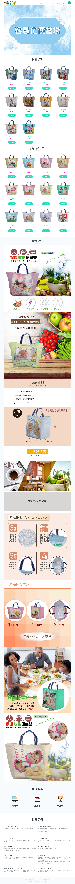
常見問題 (53, 3)
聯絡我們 (65, 3)
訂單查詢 (59, 3)
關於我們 (48, 3)
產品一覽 (42, 3)
